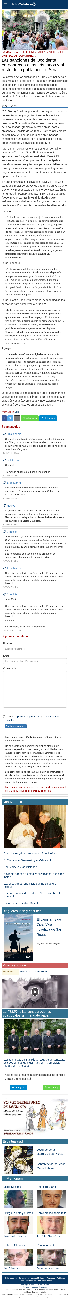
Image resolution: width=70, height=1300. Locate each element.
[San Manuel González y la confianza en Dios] (35, 991)
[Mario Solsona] (18, 1198)
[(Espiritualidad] (18, 1159)
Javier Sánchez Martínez (15, 1236)
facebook (35, 1287)
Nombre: (8, 643)
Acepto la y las (33, 718)
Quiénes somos (11, 1278)
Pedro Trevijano (46, 1186)
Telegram (49, 418)
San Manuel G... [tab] (10, 972)
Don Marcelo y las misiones (20, 867)
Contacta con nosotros (28, 1278)
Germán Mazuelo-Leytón (48, 1268)
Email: (6, 655)
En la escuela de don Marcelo (21, 903)
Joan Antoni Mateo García (48, 1236)
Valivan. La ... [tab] (26, 972)
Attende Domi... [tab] (42, 972)
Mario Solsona (12, 1186)
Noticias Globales (14, 1245)
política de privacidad (28, 716)
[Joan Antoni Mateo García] (51, 1225)
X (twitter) (26, 1287)
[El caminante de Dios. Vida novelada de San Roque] (18, 937)
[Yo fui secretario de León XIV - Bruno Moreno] (35, 1118)
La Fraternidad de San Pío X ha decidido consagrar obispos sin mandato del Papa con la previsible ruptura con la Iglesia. (34, 1062)
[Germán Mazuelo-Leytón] (51, 1257)
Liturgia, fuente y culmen (18, 1213)
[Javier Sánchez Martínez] (18, 1225)
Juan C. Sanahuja (12, 1268)
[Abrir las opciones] (5, 4)
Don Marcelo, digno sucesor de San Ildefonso (31, 853)
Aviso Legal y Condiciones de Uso (38, 1280)
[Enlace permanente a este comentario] (4, 434)
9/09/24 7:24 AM (9, 106)
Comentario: (10, 668)
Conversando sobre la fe (51, 1213)
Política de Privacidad (46, 1278)
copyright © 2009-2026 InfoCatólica (35, 1285)
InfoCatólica (22, 4)
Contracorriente (46, 1245)
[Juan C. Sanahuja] (18, 1257)
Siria (17, 412)
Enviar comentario (15, 726)
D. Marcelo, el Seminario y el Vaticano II (27, 860)
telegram (43, 1287)
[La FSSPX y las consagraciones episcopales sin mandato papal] (35, 1036)
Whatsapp (31, 418)
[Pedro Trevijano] (51, 1198)
